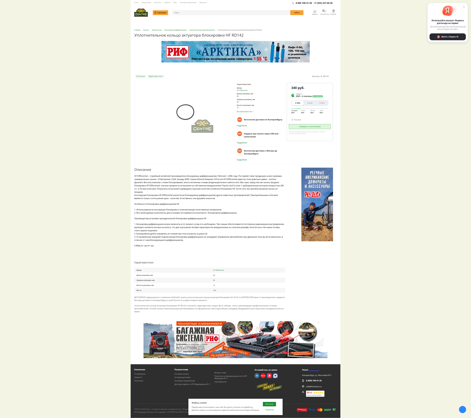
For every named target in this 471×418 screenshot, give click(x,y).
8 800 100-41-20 (304, 2)
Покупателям (181, 369)
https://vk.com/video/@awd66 (269, 375)
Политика (138, 380)
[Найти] (296, 12)
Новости (138, 377)
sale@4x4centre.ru (314, 386)
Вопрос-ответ (220, 372)
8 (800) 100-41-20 (314, 380)
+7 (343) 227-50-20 (323, 2)
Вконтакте (257, 375)
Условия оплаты (181, 374)
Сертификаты (220, 381)
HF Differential (242, 90)
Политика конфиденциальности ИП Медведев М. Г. (230, 377)
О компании (139, 374)
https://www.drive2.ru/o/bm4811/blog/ (263, 375)
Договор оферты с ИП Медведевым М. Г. (192, 384)
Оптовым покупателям (184, 380)
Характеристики (155, 76)
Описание (140, 76)
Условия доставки (182, 377)
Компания (139, 369)
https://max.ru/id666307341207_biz (275, 375)
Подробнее (242, 125)
